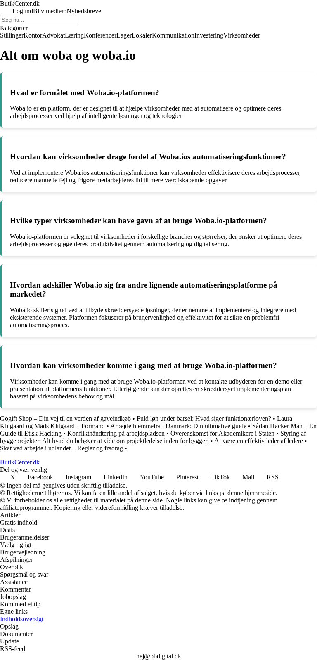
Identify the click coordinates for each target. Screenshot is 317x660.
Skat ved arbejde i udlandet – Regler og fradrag (61, 448)
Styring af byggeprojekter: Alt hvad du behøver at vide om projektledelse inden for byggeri (153, 437)
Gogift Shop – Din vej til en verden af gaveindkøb (65, 418)
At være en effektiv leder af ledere (258, 440)
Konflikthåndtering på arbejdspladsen (116, 433)
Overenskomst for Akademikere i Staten (222, 433)
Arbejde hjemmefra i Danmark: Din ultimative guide (178, 425)
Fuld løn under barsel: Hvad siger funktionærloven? (204, 418)
